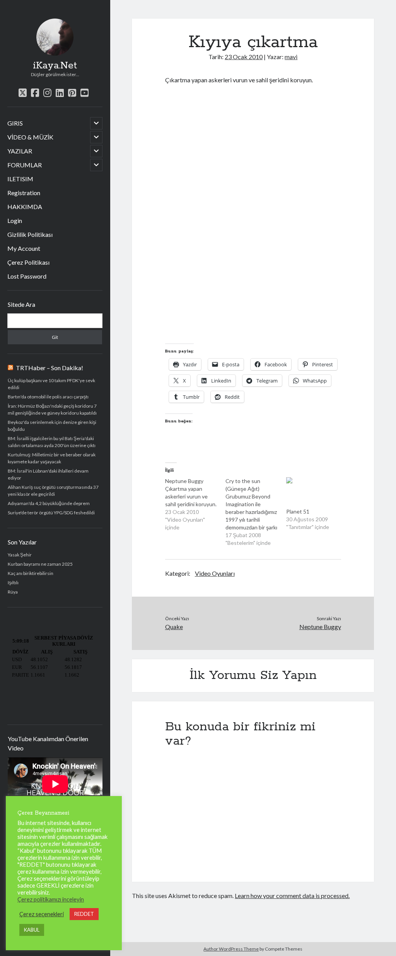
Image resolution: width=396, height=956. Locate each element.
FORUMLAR (24, 164)
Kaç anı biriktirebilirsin (30, 573)
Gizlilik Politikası (30, 234)
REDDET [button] (84, 914)
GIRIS (15, 123)
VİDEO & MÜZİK (30, 137)
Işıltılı (13, 582)
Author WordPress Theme (231, 949)
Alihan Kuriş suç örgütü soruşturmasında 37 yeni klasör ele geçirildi (53, 490)
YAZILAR (19, 151)
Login (14, 220)
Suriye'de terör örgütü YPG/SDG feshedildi (51, 512)
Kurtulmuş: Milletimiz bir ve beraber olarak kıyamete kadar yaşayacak (52, 458)
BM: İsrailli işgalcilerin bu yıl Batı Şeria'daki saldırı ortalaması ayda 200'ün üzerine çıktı (52, 441)
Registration (23, 192)
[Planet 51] (312, 492)
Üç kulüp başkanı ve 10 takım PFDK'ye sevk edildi (51, 384)
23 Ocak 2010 (244, 56)
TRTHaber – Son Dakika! (49, 367)
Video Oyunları (215, 573)
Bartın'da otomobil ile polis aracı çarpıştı (48, 397)
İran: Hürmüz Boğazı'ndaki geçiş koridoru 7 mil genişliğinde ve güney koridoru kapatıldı (52, 409)
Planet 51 (297, 511)
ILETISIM (20, 178)
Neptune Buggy (320, 626)
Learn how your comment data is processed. (292, 895)
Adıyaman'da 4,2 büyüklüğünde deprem (49, 503)
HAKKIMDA (24, 206)
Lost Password (26, 276)
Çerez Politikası (28, 262)
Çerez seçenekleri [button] (41, 914)
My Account (23, 248)
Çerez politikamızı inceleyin (50, 899)
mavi (291, 56)
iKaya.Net (55, 66)
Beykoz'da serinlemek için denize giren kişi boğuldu (52, 425)
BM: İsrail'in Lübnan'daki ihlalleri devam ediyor (48, 474)
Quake (174, 626)
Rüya (13, 592)
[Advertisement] (255, 329)
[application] (55, 784)
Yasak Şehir (20, 555)
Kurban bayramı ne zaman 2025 (40, 564)
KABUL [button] (31, 930)
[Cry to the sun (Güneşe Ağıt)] (255, 512)
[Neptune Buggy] (195, 504)
